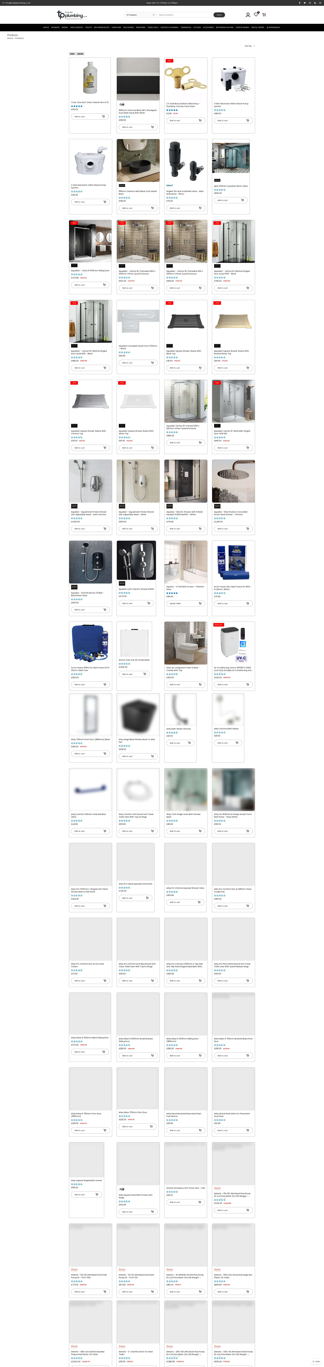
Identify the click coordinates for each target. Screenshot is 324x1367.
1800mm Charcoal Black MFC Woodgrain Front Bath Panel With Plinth (138, 111)
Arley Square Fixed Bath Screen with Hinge (136, 1196)
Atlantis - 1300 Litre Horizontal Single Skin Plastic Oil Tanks (233, 1276)
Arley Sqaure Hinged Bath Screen (86, 1180)
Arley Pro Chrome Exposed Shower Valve (185, 888)
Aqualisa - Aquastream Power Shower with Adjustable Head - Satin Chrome (88, 513)
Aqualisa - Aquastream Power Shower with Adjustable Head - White (136, 513)
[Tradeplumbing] (72, 15)
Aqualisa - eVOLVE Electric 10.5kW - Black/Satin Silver (87, 594)
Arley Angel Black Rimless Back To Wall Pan (137, 740)
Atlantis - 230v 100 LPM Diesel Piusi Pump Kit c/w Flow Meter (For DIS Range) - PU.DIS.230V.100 (185, 1353)
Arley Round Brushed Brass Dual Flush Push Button (183, 1115)
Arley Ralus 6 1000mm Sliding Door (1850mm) (182, 1040)
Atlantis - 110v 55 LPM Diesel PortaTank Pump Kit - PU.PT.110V (89, 1276)
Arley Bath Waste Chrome (178, 729)
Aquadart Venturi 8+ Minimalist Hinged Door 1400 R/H (232, 432)
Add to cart (80, 117)
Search (219, 15)
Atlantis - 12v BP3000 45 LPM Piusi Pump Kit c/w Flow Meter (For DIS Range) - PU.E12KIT (185, 1277)
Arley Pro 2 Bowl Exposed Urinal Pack (135, 884)
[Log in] (248, 15)
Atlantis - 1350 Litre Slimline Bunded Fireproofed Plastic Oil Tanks (87, 1353)
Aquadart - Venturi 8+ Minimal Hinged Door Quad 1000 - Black (232, 272)
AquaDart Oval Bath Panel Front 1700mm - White (138, 347)
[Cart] (264, 15)
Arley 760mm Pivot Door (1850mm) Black (90, 739)
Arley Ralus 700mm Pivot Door (133, 1112)
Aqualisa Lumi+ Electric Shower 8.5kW (136, 589)
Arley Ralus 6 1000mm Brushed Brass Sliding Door (136, 1040)
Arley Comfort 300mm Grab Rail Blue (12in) (88, 815)
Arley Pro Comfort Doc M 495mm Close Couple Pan (232, 890)
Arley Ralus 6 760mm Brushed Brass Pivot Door (233, 1040)
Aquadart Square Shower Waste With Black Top (183, 352)
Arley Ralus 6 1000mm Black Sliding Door (90, 1037)
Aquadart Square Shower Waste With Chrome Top (88, 432)
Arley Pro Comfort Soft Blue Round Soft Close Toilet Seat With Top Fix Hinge (137, 965)
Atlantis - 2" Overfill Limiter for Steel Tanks (136, 1353)
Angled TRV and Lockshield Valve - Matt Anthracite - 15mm (185, 192)
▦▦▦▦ (80, 54)
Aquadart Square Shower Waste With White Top (136, 432)
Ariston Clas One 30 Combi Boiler (134, 660)
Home (10, 38)
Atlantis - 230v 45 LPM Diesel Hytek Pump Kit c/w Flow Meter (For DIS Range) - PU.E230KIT (233, 1353)
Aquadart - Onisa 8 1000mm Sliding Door (90, 270)
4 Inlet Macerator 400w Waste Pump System (88, 186)
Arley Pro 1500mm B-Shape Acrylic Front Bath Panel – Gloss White (233, 815)
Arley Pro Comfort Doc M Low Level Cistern (87, 965)
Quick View (175, 603)
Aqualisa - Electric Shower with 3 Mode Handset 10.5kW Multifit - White (184, 513)
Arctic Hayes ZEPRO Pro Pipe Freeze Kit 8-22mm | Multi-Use (90, 669)
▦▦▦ (72, 54)
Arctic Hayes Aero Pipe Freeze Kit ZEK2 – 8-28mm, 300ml (232, 588)
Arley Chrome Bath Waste (226, 728)
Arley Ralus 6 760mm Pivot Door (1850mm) (86, 1115)
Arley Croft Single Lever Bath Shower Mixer (183, 815)
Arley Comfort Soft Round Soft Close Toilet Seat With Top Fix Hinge (136, 815)
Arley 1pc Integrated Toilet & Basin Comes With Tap (182, 669)
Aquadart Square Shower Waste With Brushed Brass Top (231, 352)
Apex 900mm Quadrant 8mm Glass (231, 186)
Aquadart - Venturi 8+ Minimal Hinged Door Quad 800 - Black (89, 352)
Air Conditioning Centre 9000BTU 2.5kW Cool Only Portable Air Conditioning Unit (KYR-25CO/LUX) (232, 669)
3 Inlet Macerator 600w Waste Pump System (231, 105)
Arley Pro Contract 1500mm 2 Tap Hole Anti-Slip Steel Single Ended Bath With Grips (184, 966)
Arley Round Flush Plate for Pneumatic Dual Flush (232, 1115)
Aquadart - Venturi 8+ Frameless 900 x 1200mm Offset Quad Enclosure (184, 272)
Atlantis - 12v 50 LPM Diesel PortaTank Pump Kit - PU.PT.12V (136, 1276)
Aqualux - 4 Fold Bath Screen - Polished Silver (185, 588)
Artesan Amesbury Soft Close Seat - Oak (185, 1188)
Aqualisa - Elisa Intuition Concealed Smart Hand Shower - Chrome (230, 513)
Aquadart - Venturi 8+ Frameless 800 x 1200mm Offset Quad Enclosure (137, 272)
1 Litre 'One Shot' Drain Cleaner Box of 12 (90, 102)
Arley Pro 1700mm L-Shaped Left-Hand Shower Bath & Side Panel (89, 890)
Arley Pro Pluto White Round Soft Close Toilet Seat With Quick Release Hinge (232, 965)
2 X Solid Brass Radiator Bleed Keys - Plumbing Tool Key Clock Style (183, 105)
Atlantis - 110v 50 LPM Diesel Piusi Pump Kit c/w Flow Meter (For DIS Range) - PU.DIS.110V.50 (232, 1195)
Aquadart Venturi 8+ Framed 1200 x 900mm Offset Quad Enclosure (182, 427)
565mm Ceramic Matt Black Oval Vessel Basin (138, 192)
